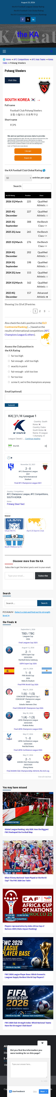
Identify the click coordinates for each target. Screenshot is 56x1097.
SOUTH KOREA (17, 99)
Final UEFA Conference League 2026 (28, 750)
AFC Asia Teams (38, 59)
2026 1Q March (14, 201)
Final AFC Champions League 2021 (28, 483)
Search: (17, 186)
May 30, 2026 (28, 713)
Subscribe (43, 575)
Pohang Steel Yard (15, 504)
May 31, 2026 (28, 690)
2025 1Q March (14, 242)
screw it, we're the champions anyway (31, 382)
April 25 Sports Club (35, 531)
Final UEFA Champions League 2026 (28, 729)
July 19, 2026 (28, 669)
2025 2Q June (13, 231)
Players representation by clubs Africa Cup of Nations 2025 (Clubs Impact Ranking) (24, 927)
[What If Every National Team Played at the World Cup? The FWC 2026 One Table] (28, 857)
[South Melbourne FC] (14, 540)
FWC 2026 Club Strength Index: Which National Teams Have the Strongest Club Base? (28, 1024)
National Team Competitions (16, 919)
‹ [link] (30, 311)
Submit (11, 405)
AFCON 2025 (10, 915)
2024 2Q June (13, 272)
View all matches (44, 777)
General (26, 871)
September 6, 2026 (28, 629)
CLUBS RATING (22, 915)
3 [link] (44, 311)
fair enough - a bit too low (24, 371)
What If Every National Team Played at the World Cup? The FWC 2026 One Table (25, 879)
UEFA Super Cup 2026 (28, 664)
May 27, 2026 (28, 734)
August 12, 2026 (28, 648)
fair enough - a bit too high (24, 360)
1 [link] (35, 311)
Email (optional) (13, 391)
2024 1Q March (14, 282)
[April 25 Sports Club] (36, 523)
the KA (28, 34)
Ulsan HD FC (10, 531)
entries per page (41, 177)
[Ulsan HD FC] (14, 523)
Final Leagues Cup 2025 (28, 643)
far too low (17, 376)
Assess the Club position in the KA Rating (19, 348)
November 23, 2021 (28, 464)
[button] (22, 195)
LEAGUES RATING (12, 822)
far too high (17, 355)
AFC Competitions (21, 59)
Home (8, 59)
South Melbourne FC (13, 547)
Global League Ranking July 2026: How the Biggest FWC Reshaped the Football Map (27, 831)
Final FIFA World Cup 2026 (28, 685)
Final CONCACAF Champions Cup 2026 (28, 708)
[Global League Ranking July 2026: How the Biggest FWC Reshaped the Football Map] (28, 809)
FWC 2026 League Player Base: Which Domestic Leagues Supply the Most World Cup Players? (25, 976)
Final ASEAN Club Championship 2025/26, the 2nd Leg (28, 771)
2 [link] (40, 311)
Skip (35, 1091)
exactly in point (19, 366)
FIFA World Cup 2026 (13, 871)
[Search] (51, 51)
